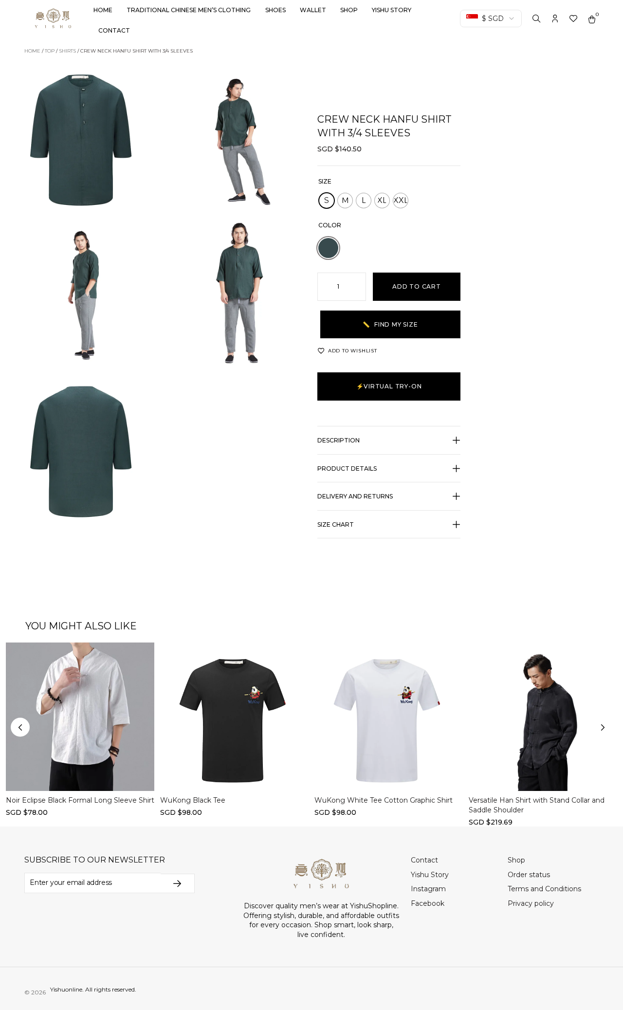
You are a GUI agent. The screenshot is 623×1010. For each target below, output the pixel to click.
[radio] (326, 200)
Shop (349, 10)
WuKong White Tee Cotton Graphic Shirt (383, 800)
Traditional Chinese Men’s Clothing (189, 10)
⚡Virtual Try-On (389, 386)
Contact (114, 30)
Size (324, 181)
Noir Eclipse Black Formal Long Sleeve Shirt (80, 800)
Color (329, 225)
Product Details (347, 468)
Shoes (275, 10)
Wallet (313, 10)
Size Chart (335, 524)
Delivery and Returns (355, 496)
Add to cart (416, 286)
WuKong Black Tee (192, 800)
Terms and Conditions (544, 888)
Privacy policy (531, 903)
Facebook (427, 903)
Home (102, 10)
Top (50, 51)
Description (338, 440)
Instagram (428, 888)
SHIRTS (67, 51)
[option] (328, 248)
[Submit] (178, 883)
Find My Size (390, 324)
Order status (529, 874)
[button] (388, 445)
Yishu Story (391, 10)
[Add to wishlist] (20, 656)
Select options (80, 775)
